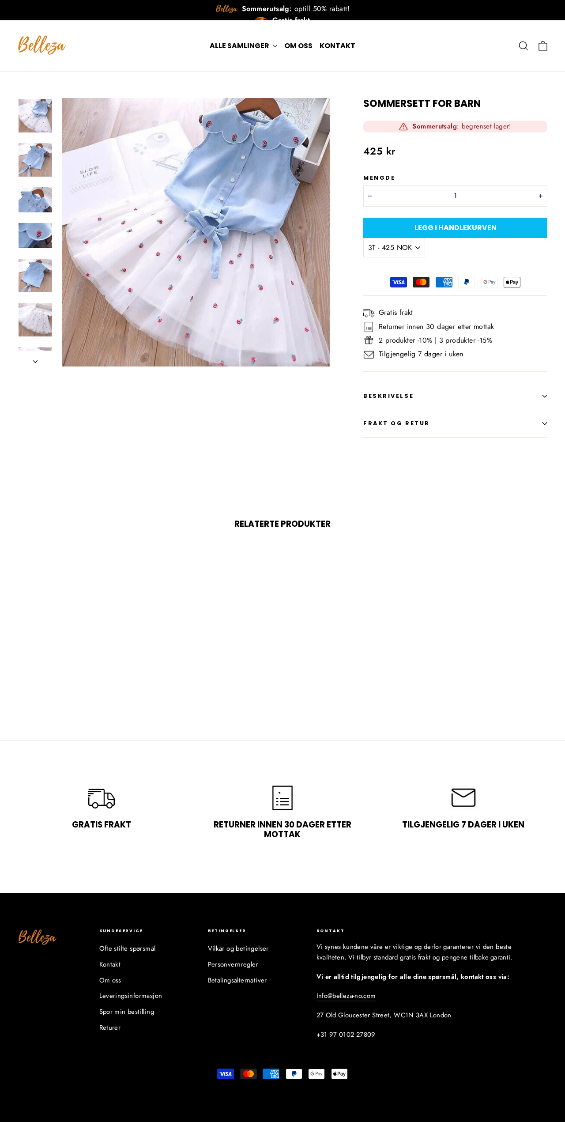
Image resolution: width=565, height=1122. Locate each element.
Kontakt (337, 46)
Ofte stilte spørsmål (127, 948)
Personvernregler (233, 964)
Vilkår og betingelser (238, 948)
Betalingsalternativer (237, 980)
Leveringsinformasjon (130, 996)
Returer (110, 1027)
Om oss (298, 46)
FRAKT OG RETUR (396, 423)
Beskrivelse (388, 396)
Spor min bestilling (126, 1011)
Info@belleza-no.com (346, 996)
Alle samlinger (240, 46)
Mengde (379, 177)
